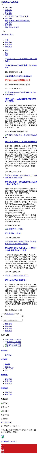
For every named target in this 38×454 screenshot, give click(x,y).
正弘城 (7, 364)
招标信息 (8, 392)
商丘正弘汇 (9, 368)
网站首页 (8, 7)
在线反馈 (8, 394)
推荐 (6, 50)
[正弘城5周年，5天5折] (14, 229)
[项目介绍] (9, 339)
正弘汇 (7, 366)
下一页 (11, 314)
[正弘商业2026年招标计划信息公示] (18, 76)
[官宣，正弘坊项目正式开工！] (17, 276)
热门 (6, 53)
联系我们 (4, 388)
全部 (6, 21)
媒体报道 (8, 42)
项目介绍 (17, 339)
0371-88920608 (6, 422)
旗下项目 (4, 359)
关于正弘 (4, 350)
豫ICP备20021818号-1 (9, 441)
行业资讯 (8, 44)
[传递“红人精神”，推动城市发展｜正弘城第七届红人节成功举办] (21, 178)
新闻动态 (8, 324)
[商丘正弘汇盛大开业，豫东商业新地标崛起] (21, 137)
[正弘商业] (19, 2)
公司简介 (8, 355)
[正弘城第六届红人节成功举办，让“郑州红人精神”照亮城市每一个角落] (21, 244)
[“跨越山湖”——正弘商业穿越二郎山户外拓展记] (21, 61)
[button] (4, 34)
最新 (6, 55)
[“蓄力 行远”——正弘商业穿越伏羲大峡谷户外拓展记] (21, 94)
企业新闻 (8, 47)
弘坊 (6, 370)
